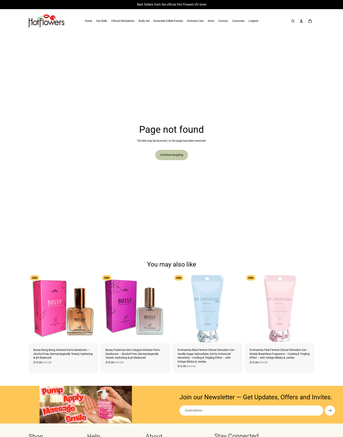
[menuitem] (88, 21)
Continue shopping (171, 154)
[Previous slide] (34, 308)
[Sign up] (330, 410)
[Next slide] (92, 308)
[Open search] (293, 21)
